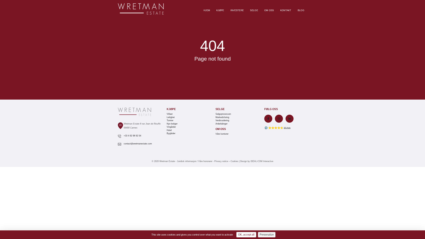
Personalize (267, 234)
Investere (237, 10)
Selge (254, 10)
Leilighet (171, 117)
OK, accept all (246, 234)
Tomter (170, 120)
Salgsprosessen (223, 114)
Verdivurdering (222, 120)
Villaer (170, 114)
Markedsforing (222, 117)
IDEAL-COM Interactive (262, 161)
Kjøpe (220, 10)
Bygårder (171, 133)
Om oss (269, 10)
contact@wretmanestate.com (138, 143)
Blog (301, 10)
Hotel (169, 130)
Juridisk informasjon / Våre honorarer (194, 161)
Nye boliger (172, 123)
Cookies (234, 161)
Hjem (207, 10)
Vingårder (171, 127)
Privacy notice (221, 161)
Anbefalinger (221, 123)
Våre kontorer (221, 134)
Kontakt (285, 10)
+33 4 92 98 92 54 (132, 135)
